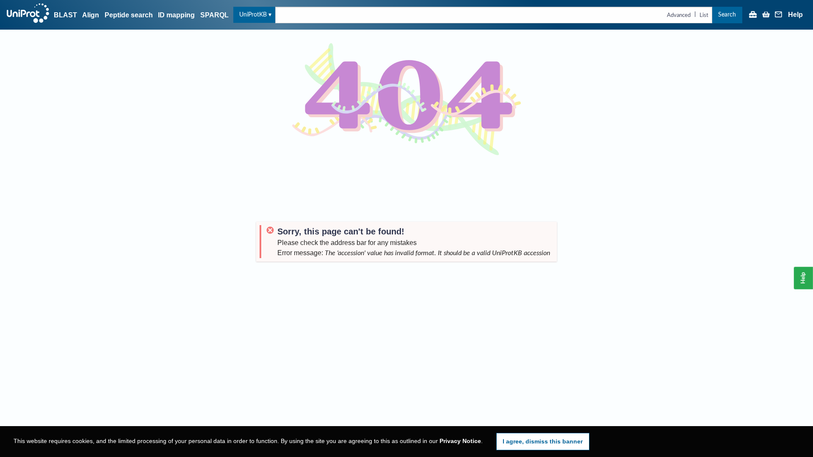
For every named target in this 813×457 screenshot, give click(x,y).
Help (795, 14)
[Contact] (779, 15)
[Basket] (766, 15)
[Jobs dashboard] (753, 15)
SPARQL (214, 15)
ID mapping (176, 15)
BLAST (65, 15)
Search (727, 14)
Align (90, 15)
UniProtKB (253, 14)
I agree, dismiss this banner (543, 441)
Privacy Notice (460, 441)
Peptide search (129, 15)
